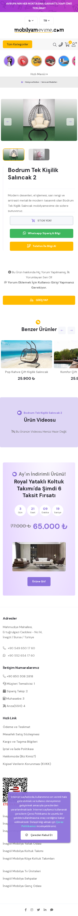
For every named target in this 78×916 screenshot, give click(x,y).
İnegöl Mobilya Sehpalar (20, 879)
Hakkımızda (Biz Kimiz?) (19, 756)
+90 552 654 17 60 (21, 655)
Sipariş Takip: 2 (17, 691)
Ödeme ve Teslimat (16, 727)
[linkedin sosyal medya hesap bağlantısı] (45, 909)
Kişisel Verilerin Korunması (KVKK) (27, 764)
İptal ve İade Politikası (18, 749)
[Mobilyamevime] (22, 82)
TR (45, 20)
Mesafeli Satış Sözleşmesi (21, 734)
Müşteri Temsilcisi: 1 (20, 684)
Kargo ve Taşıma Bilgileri (20, 742)
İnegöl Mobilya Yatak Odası (22, 844)
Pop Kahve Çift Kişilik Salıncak (26, 372)
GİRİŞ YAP (41, 300)
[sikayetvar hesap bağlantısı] (51, 909)
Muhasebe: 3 (14, 699)
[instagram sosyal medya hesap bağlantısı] (31, 909)
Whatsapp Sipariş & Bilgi (44, 233)
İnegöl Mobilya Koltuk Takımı (23, 851)
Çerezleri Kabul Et (41, 835)
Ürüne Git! (39, 581)
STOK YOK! (44, 220)
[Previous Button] (8, 122)
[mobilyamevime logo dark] (39, 30)
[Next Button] (70, 122)
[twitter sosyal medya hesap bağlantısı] (38, 909)
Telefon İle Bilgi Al (44, 246)
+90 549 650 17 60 (21, 648)
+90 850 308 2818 (19, 676)
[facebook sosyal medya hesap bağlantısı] (26, 909)
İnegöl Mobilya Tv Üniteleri (22, 871)
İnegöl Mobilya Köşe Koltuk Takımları (29, 858)
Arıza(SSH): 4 (15, 706)
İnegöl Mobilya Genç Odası (22, 886)
